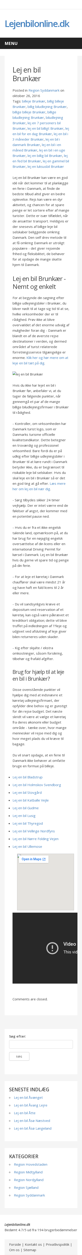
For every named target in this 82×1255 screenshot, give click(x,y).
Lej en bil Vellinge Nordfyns (34, 831)
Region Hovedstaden (30, 1164)
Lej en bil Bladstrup (28, 777)
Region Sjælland (26, 1187)
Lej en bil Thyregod (28, 823)
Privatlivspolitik (57, 1244)
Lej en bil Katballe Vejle (31, 800)
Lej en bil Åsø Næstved (32, 1120)
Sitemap (29, 1250)
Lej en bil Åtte (25, 1113)
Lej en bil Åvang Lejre (30, 1105)
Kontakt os (33, 1244)
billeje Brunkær (33, 101)
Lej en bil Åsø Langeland (32, 1128)
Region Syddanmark (43, 90)
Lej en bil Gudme (26, 808)
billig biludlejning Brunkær (47, 106)
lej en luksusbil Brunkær (46, 166)
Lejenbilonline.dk (37, 23)
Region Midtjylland (28, 1172)
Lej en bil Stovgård (27, 792)
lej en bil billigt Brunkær (46, 128)
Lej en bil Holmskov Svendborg (37, 784)
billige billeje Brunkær (29, 112)
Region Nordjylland (29, 1179)
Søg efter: (17, 1036)
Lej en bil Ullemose (27, 846)
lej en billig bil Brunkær (45, 155)
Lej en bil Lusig (24, 815)
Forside (15, 1244)
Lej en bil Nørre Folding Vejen (36, 838)
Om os (14, 1250)
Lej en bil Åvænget (28, 1097)
